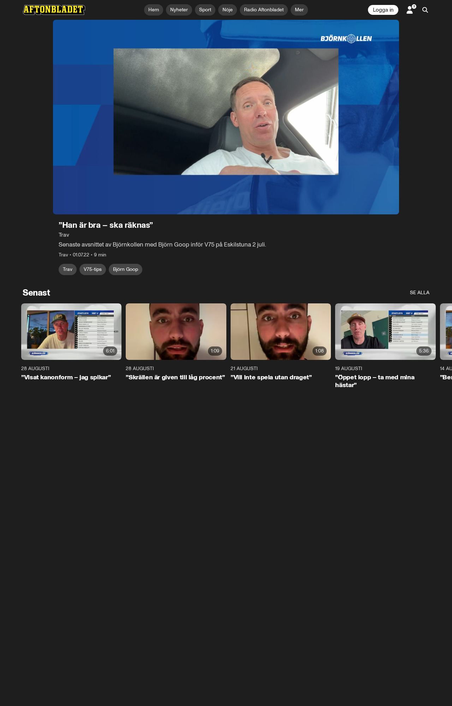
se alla (419, 293)
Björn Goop (125, 269)
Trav (67, 269)
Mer (299, 10)
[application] (226, 117)
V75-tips (93, 269)
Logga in (383, 10)
